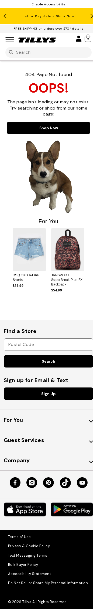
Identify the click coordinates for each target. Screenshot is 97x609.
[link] (88, 38)
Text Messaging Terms (27, 555)
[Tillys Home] (37, 40)
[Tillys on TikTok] (65, 482)
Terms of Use (19, 537)
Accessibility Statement (29, 573)
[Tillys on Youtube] (82, 482)
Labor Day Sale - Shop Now (48, 16)
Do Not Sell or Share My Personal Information (48, 583)
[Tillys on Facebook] (15, 482)
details (77, 28)
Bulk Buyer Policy (23, 564)
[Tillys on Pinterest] (48, 482)
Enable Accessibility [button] (48, 4)
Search (48, 361)
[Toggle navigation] (9, 40)
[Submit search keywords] (11, 52)
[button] (87, 254)
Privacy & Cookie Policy (29, 546)
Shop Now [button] (48, 127)
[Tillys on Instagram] (31, 482)
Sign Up (48, 393)
